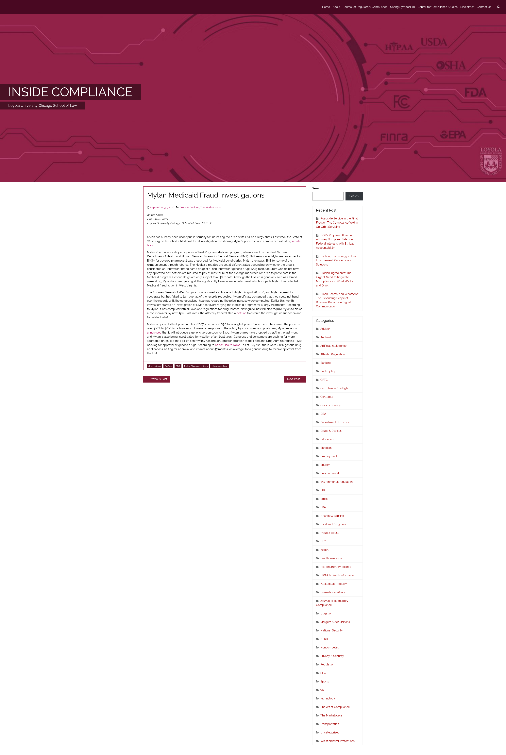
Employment (328, 456)
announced (154, 332)
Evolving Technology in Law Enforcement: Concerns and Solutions (336, 260)
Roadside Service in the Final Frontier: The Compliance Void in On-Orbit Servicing (337, 222)
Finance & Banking (332, 515)
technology (327, 698)
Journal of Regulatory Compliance (365, 7)
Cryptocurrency (330, 405)
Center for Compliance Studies (438, 7)
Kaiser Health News (227, 345)
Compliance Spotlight (334, 388)
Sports (324, 681)
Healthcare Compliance (335, 566)
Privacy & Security (332, 656)
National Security (331, 630)
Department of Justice (334, 422)
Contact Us (484, 7)
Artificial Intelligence (333, 345)
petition (241, 313)
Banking (325, 362)
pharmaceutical (219, 366)
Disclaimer (467, 7)
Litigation (326, 613)
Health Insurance (331, 558)
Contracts (326, 396)
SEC (323, 673)
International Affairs (332, 592)
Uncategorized (330, 732)
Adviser (325, 328)
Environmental (329, 473)
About (336, 7)
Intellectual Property (333, 583)
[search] (498, 7)
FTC (323, 541)
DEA (323, 413)
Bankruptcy (327, 371)
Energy (325, 464)
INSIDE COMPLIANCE (70, 92)
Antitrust (325, 337)
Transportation (329, 724)
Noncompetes (329, 647)
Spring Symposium (402, 7)
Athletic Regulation (332, 354)
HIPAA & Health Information (337, 575)
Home (326, 7)
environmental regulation (336, 481)
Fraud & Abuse (329, 532)
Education (326, 439)
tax (322, 690)
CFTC (324, 379)
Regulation (327, 664)
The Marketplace (210, 207)
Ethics (324, 498)
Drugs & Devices (189, 207)
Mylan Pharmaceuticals (196, 366)
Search (316, 188)
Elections (326, 447)
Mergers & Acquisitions (335, 622)
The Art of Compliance (335, 707)
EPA (323, 490)
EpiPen (168, 366)
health (324, 549)
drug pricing (154, 366)
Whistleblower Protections (337, 741)
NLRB (324, 639)
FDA (178, 366)
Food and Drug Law (333, 524)
